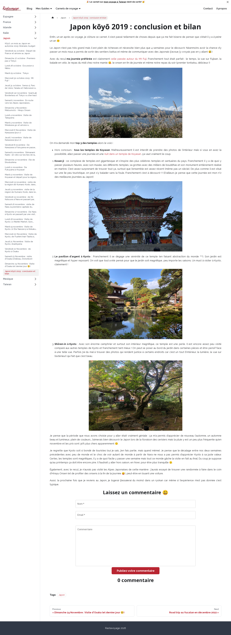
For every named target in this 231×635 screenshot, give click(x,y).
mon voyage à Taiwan (115, 2)
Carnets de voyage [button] (67, 8)
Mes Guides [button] (42, 8)
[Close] (227, 2)
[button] (20, 16)
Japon (62, 595)
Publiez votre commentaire (136, 570)
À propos (221, 8)
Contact (208, 8)
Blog (29, 8)
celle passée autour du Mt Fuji (128, 58)
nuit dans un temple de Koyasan (122, 154)
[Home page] (52, 18)
